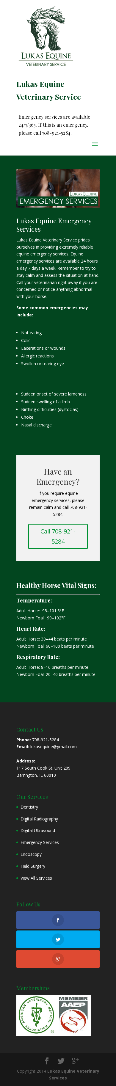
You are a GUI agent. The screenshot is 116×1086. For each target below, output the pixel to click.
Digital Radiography (39, 819)
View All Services (36, 878)
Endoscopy (31, 854)
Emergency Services (40, 842)
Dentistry (29, 807)
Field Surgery (33, 866)
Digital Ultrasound (38, 830)
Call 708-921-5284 (58, 536)
